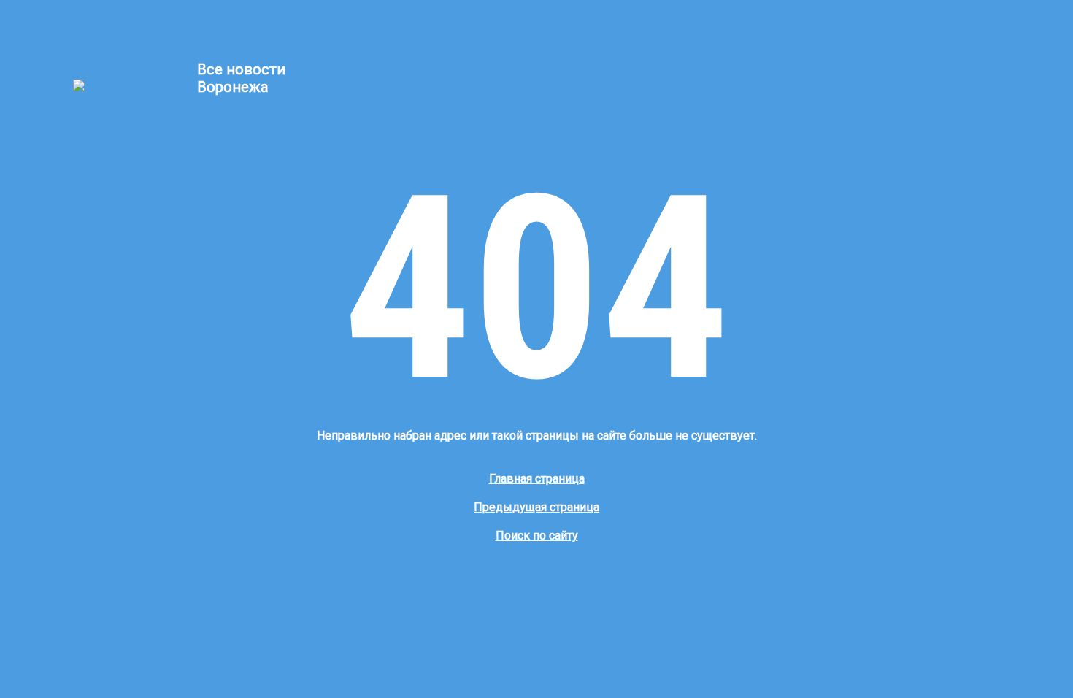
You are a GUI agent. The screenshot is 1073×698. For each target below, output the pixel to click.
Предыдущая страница (536, 507)
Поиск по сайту (537, 535)
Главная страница (537, 479)
